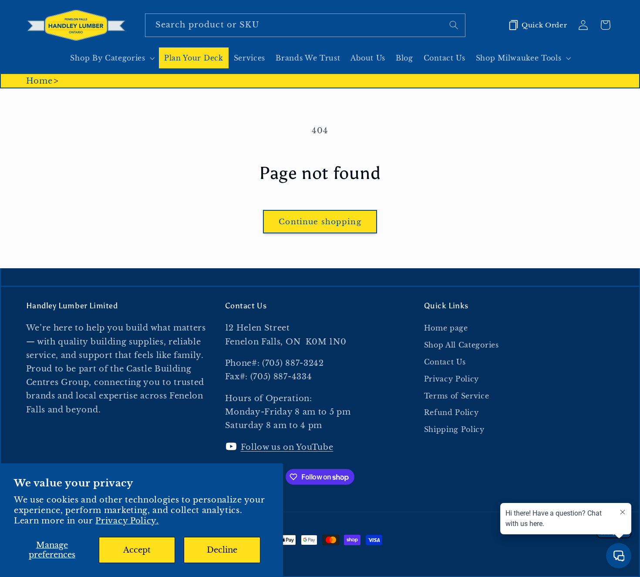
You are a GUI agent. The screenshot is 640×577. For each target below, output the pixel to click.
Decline (222, 550)
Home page (446, 328)
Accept (137, 550)
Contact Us (445, 362)
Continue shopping (320, 221)
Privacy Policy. (126, 521)
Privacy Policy (451, 379)
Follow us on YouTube (287, 447)
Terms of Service (456, 395)
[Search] (454, 25)
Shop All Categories (461, 345)
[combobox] (305, 25)
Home (39, 81)
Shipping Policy (454, 429)
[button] (111, 57)
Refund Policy (451, 412)
